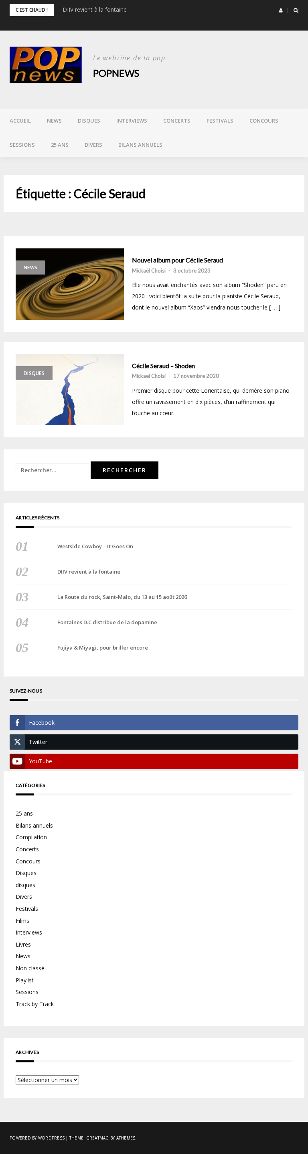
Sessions (22, 144)
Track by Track (35, 1004)
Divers (93, 144)
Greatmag (97, 1138)
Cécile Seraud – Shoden (163, 365)
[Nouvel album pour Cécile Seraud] (70, 284)
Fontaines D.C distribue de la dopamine (107, 622)
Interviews (131, 120)
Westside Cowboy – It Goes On (95, 546)
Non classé (30, 968)
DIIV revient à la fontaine (95, 9)
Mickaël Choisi (149, 270)
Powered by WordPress (37, 1138)
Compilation (31, 837)
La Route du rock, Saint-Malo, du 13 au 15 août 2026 (122, 597)
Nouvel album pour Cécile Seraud (177, 260)
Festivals (220, 120)
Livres (23, 944)
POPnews (116, 73)
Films (22, 920)
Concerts (176, 120)
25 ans (60, 144)
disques (25, 885)
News (54, 120)
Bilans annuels (140, 144)
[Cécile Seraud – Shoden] (70, 390)
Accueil (20, 120)
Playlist (25, 980)
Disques (89, 120)
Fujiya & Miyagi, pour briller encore (102, 647)
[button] (281, 10)
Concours (263, 120)
